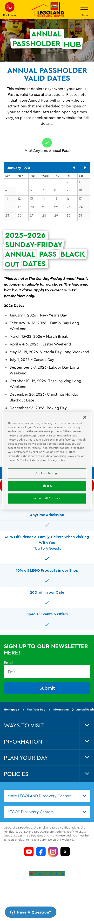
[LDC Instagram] (53, 852)
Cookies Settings (50, 873)
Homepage (11, 709)
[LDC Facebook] (41, 852)
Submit (47, 688)
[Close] (85, 417)
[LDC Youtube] (29, 852)
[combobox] (47, 796)
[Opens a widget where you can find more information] (30, 913)
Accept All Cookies (47, 498)
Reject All (47, 485)
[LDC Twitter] (65, 852)
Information (61, 709)
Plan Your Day (36, 709)
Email (8, 662)
